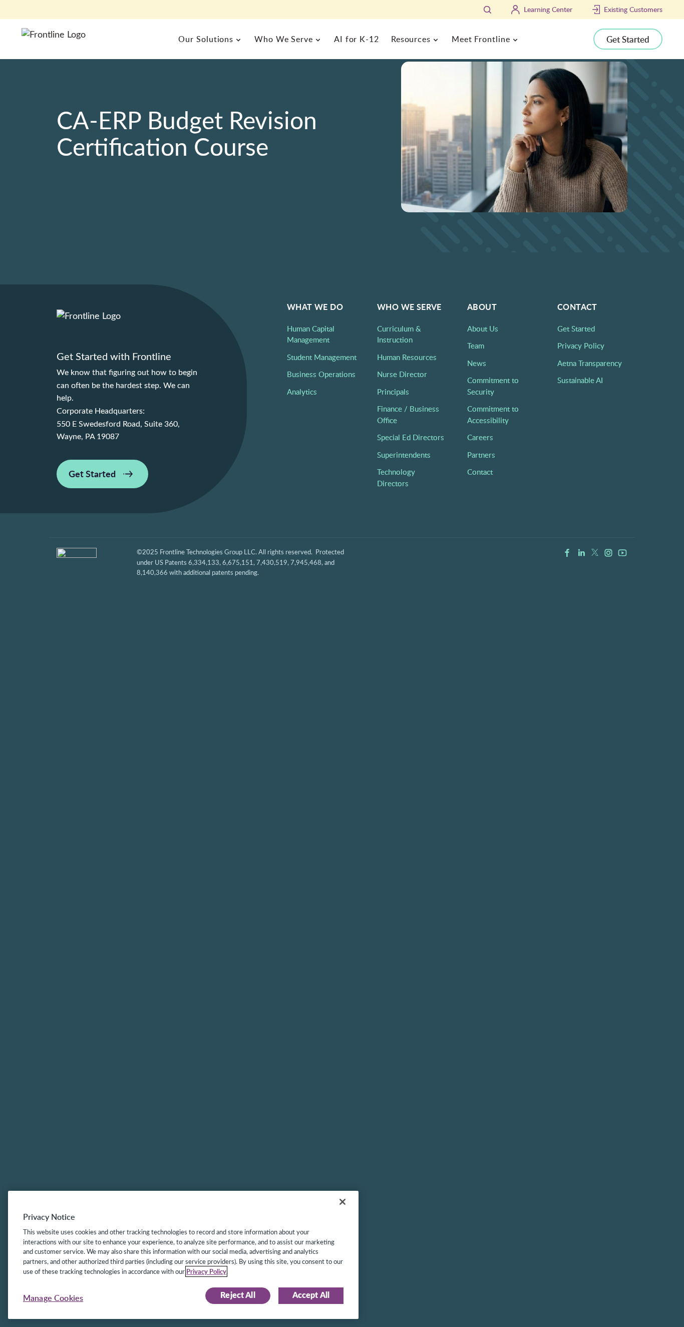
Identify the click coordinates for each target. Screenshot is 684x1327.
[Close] (342, 1202)
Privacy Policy (580, 346)
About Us (482, 328)
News (476, 363)
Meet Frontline (481, 39)
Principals (393, 392)
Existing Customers (633, 9)
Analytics (302, 392)
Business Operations (321, 374)
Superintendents (404, 455)
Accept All (311, 1295)
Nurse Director (402, 374)
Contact (480, 472)
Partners (481, 455)
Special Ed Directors (410, 437)
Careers (480, 437)
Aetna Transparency (589, 363)
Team (475, 346)
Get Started (627, 39)
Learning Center (548, 9)
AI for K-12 (356, 39)
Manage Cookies (53, 1297)
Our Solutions (205, 39)
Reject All (237, 1295)
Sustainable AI (580, 380)
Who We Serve (283, 39)
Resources (411, 39)
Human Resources (407, 357)
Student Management (322, 357)
